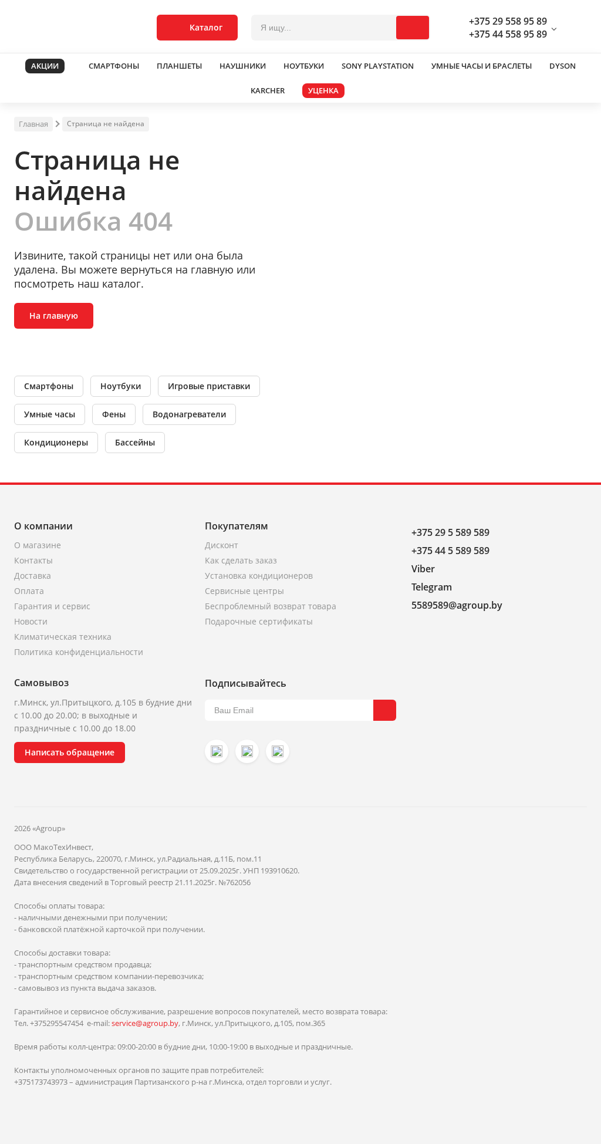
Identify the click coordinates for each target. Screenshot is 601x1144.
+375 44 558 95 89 (508, 34)
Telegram (431, 587)
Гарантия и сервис (52, 606)
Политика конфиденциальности (78, 651)
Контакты (33, 560)
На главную (53, 315)
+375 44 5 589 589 (450, 550)
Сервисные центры (244, 590)
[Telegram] (277, 751)
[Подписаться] (384, 710)
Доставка (32, 575)
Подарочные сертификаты (259, 621)
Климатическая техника (63, 636)
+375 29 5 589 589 (450, 532)
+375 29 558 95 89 (508, 21)
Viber (423, 568)
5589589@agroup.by (456, 605)
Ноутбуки (120, 386)
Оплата (29, 590)
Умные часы (49, 414)
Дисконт (221, 545)
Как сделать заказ (241, 560)
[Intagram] (216, 751)
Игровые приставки (209, 386)
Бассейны (135, 442)
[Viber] (247, 751)
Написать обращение (69, 752)
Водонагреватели (189, 414)
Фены (114, 414)
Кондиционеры (56, 442)
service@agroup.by (145, 1023)
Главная (33, 124)
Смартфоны (48, 386)
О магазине (37, 545)
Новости (31, 621)
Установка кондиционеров (259, 575)
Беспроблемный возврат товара (270, 606)
